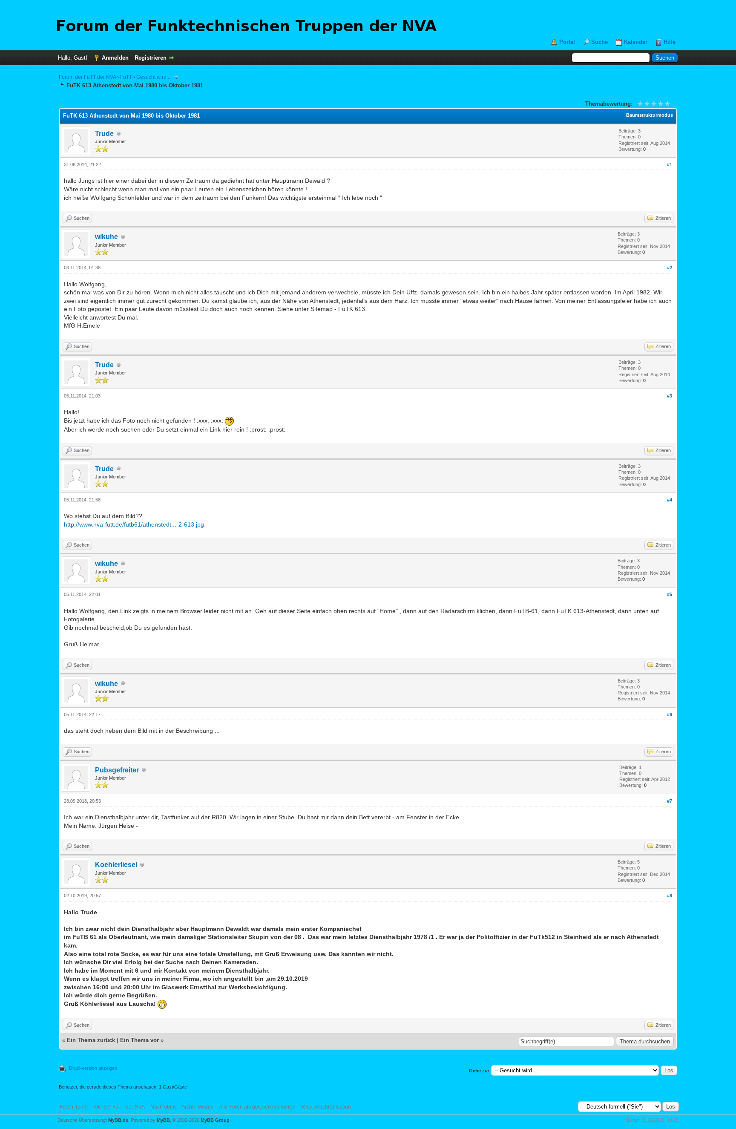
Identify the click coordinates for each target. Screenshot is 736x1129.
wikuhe (106, 236)
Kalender (635, 42)
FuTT (126, 77)
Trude (104, 133)
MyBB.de (118, 1120)
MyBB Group (215, 1120)
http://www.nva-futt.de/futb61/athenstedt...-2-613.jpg (134, 524)
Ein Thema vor (139, 1040)
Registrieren (151, 58)
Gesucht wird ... (154, 77)
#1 (669, 164)
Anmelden (115, 58)
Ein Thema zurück (91, 1040)
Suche (599, 42)
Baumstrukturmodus (649, 115)
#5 (669, 594)
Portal (567, 42)
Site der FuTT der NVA (119, 1107)
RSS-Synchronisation (326, 1107)
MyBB (163, 1120)
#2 (669, 267)
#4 (669, 499)
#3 (669, 395)
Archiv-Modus (197, 1107)
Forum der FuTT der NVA (87, 77)
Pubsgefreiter (117, 770)
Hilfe (670, 42)
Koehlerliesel (116, 864)
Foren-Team (74, 1107)
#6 (669, 714)
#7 (669, 801)
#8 (669, 895)
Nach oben (163, 1107)
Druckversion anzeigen (93, 1068)
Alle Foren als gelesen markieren (257, 1107)
